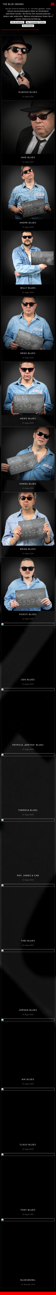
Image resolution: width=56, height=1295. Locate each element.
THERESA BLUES (28, 810)
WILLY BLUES (28, 288)
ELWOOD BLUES (28, 92)
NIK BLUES (28, 1079)
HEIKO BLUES (28, 418)
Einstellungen (28, 26)
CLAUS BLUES (28, 1145)
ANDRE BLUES (28, 223)
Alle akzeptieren (17, 22)
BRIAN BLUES (28, 549)
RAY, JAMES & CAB (28, 875)
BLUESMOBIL (28, 1280)
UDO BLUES (28, 680)
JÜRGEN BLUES (28, 1010)
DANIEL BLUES (28, 484)
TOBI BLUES (28, 941)
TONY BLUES (27, 1210)
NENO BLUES (28, 353)
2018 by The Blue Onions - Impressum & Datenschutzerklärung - (28, 1293)
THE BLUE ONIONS (13, 4)
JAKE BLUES (28, 157)
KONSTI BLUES (28, 614)
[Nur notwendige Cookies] (52, 15)
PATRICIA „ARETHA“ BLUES (28, 745)
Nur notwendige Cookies (36, 22)
